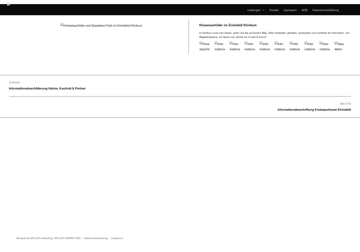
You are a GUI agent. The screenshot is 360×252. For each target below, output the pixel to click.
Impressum (290, 10)
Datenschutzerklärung (325, 10)
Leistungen (254, 10)
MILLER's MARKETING (67, 238)
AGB (305, 10)
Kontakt (274, 10)
